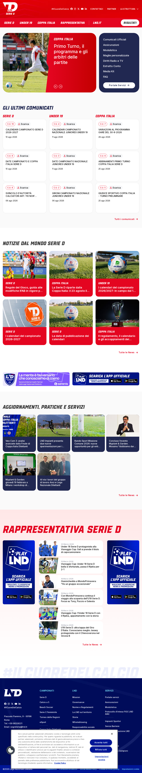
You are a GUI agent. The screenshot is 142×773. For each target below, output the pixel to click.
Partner (111, 9)
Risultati (130, 22)
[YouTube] (83, 9)
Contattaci (96, 9)
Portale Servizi (117, 85)
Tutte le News (127, 352)
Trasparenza (51, 769)
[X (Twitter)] (79, 9)
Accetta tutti (100, 742)
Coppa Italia (46, 22)
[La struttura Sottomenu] (138, 9)
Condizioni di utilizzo (68, 769)
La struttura (127, 9)
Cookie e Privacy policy (109, 769)
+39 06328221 (15, 723)
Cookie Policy (60, 763)
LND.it (97, 22)
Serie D (9, 22)
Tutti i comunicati (124, 219)
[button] (10, 750)
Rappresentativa (73, 22)
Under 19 (26, 22)
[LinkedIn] (86, 9)
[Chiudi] (112, 734)
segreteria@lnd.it (18, 727)
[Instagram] (75, 9)
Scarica (25, 124)
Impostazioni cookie (130, 769)
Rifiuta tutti (101, 749)
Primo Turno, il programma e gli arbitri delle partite (71, 54)
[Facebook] (72, 9)
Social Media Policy (88, 769)
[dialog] (64, 749)
